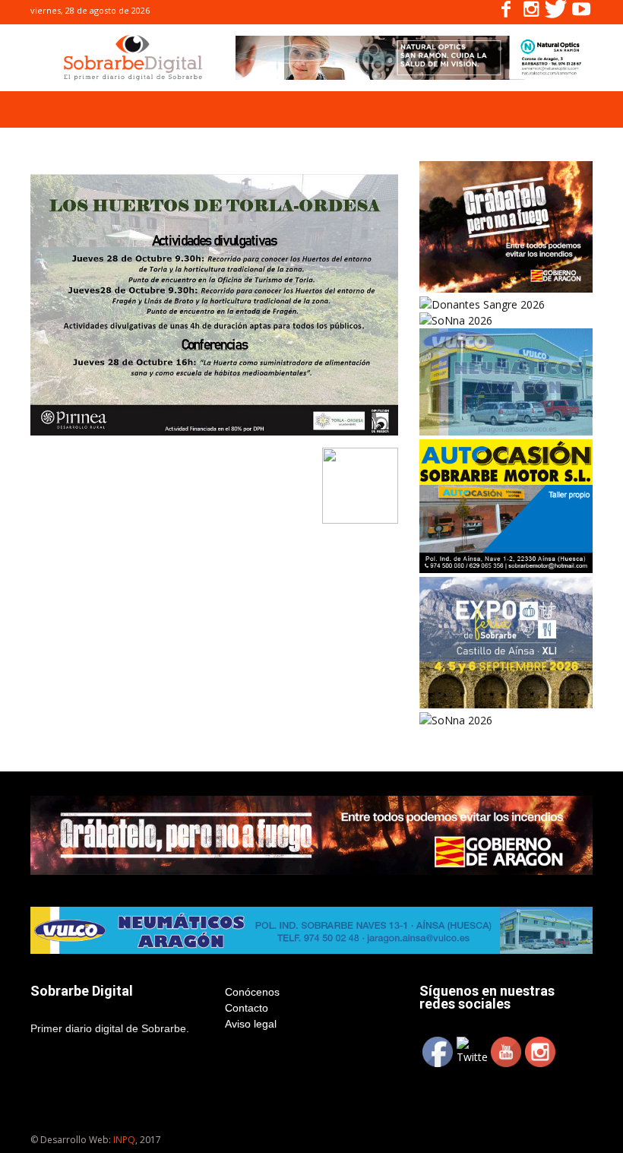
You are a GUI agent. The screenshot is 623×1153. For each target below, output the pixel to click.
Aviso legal (251, 1024)
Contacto (246, 1008)
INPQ (124, 1139)
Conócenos (252, 992)
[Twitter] (556, 12)
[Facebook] (506, 12)
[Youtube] (581, 12)
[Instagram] (531, 12)
